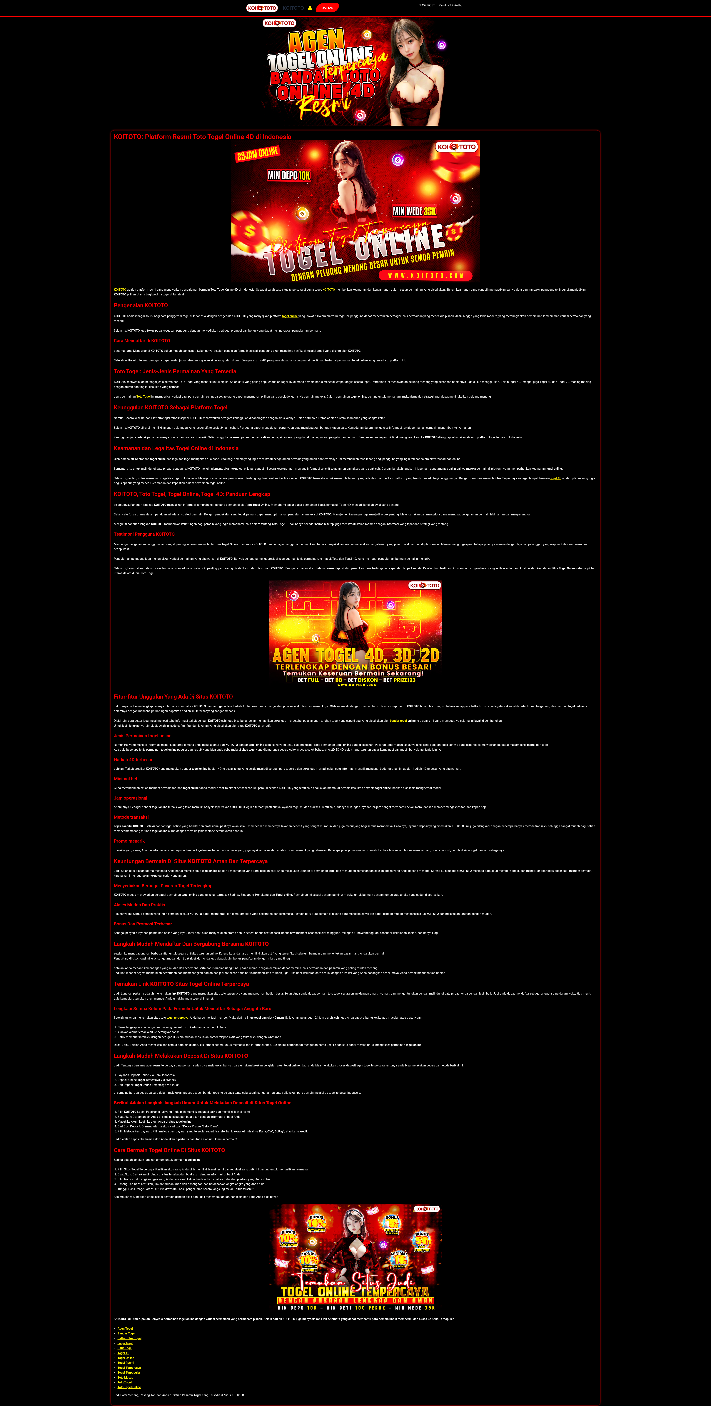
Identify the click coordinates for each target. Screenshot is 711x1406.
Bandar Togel (126, 1333)
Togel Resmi (126, 1362)
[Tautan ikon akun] (310, 8)
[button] (327, 7)
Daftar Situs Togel (129, 1338)
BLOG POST (426, 5)
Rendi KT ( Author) (452, 5)
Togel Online (126, 1358)
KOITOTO (293, 8)
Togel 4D (123, 1353)
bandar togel (398, 720)
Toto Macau (125, 1377)
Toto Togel (125, 1382)
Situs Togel (125, 1348)
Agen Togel (125, 1328)
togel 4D (555, 478)
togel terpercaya (177, 1017)
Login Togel (125, 1343)
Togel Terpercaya (129, 1367)
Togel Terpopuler (129, 1372)
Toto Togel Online (129, 1387)
